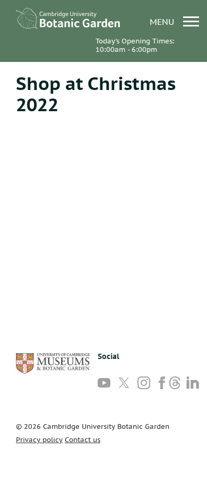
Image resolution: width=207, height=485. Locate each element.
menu (163, 21)
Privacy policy (39, 439)
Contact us (82, 439)
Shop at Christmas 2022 (96, 93)
